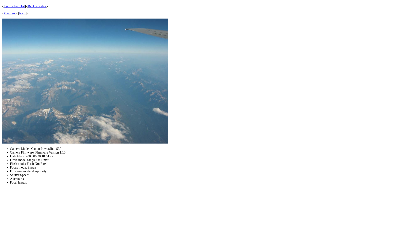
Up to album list (14, 6)
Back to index (37, 6)
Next (22, 13)
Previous (9, 13)
